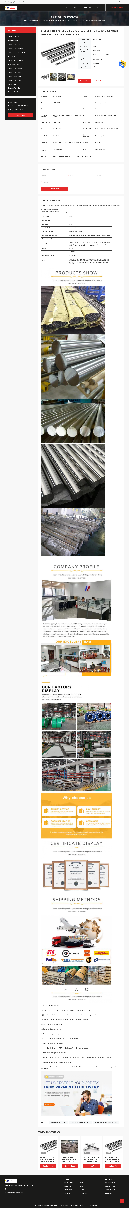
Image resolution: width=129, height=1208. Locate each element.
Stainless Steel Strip (14, 44)
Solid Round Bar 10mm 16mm (80, 1122)
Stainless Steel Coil (13, 36)
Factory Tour (67, 1186)
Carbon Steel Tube (13, 64)
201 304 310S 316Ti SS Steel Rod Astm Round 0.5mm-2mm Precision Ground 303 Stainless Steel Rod (47, 1160)
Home (25, 20)
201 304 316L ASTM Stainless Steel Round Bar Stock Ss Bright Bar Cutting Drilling (112, 1160)
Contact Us (67, 1193)
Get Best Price (84, 81)
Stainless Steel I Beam (14, 80)
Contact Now (20, 115)
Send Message (54, 189)
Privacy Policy (83, 1193)
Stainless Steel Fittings (15, 68)
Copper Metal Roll (13, 84)
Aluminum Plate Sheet (14, 88)
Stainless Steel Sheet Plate (16, 48)
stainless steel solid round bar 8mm (106, 1122)
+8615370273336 (22, 106)
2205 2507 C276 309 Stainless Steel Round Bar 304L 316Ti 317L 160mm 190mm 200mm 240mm (69, 1160)
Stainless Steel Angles (14, 72)
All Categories (108, 1193)
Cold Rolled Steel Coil (14, 40)
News (81, 1182)
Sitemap (82, 1189)
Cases (81, 1186)
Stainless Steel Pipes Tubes (16, 52)
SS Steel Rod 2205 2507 (58, 1122)
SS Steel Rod (33, 20)
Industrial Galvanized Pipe (15, 60)
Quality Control (68, 1189)
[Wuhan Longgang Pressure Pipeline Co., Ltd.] (11, 7)
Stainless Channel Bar (14, 76)
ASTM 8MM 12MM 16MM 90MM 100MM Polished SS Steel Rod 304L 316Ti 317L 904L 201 (91, 1160)
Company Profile (68, 1182)
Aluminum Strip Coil (13, 92)
